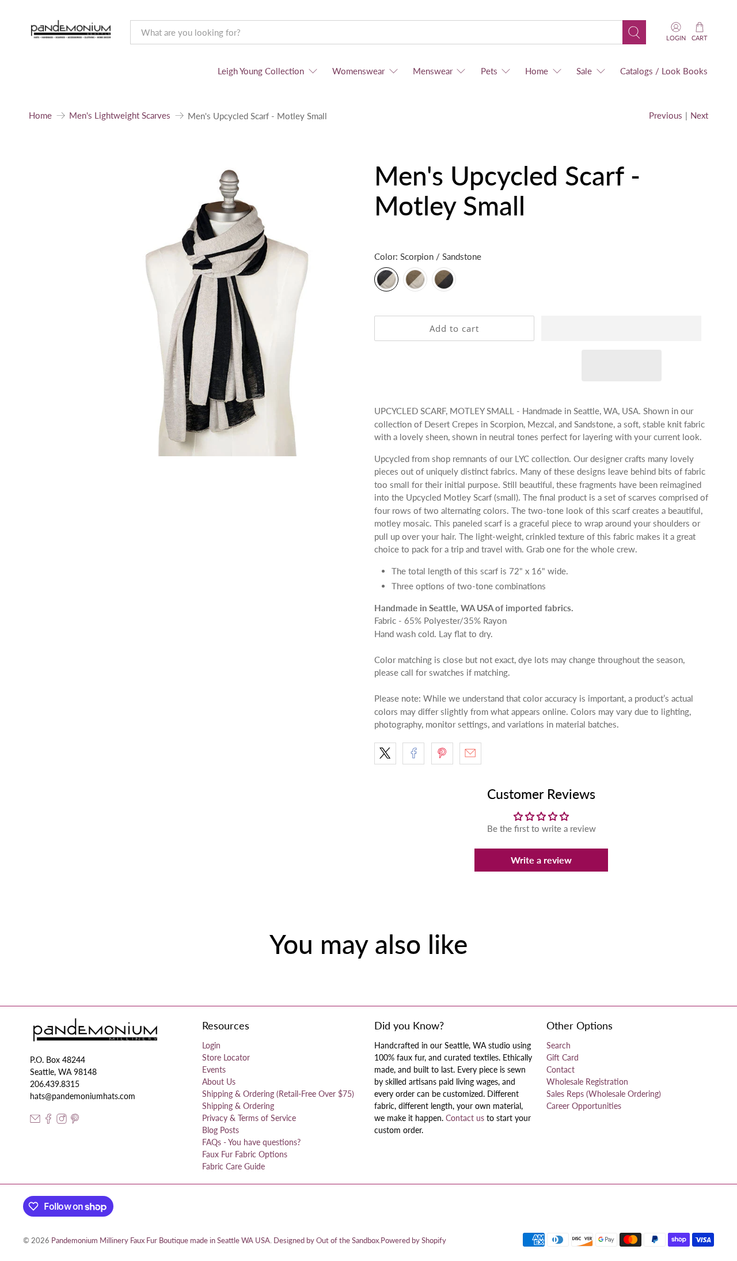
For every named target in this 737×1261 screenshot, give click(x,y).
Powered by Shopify (413, 1240)
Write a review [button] (541, 859)
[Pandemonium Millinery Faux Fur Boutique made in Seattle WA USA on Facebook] (48, 1121)
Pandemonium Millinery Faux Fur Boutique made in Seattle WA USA (160, 1240)
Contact (560, 1069)
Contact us (465, 1118)
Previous (665, 115)
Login (211, 1045)
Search (558, 1045)
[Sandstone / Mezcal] (415, 279)
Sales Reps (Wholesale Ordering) (603, 1094)
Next (699, 115)
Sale (584, 71)
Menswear (433, 71)
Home (536, 71)
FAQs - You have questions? (251, 1142)
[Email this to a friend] (470, 753)
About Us (218, 1081)
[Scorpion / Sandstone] (386, 279)
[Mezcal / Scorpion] (444, 279)
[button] (621, 328)
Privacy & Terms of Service (249, 1118)
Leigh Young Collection (261, 71)
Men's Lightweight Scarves (119, 115)
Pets (489, 71)
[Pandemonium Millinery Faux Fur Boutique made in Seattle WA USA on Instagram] (61, 1121)
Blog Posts (220, 1130)
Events (214, 1069)
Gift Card (562, 1057)
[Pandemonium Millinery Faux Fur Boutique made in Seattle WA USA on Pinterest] (75, 1121)
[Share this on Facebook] (413, 753)
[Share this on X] (385, 753)
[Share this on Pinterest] (442, 753)
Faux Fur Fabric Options (244, 1154)
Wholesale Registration (587, 1081)
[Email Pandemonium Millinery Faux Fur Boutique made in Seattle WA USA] (35, 1121)
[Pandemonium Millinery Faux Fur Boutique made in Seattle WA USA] (71, 32)
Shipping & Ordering (238, 1106)
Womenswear (358, 71)
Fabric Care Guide (233, 1166)
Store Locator (226, 1057)
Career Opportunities (583, 1106)
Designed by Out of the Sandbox (326, 1240)
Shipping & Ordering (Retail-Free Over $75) (278, 1094)
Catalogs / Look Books (664, 71)
